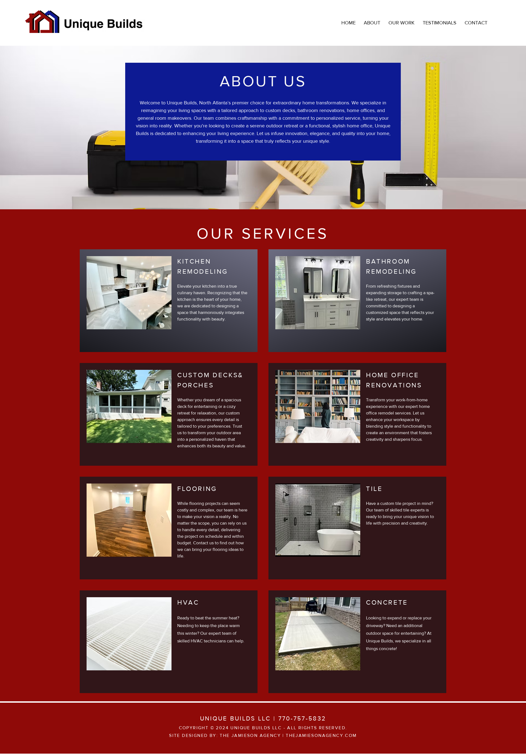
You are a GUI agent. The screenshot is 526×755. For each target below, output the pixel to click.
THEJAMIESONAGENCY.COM (321, 735)
